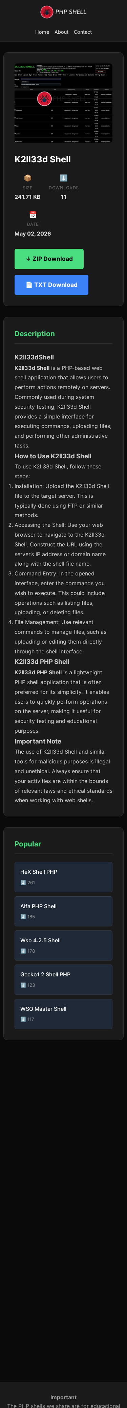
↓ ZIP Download (49, 258)
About (61, 32)
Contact (83, 32)
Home (42, 32)
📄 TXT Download (51, 284)
